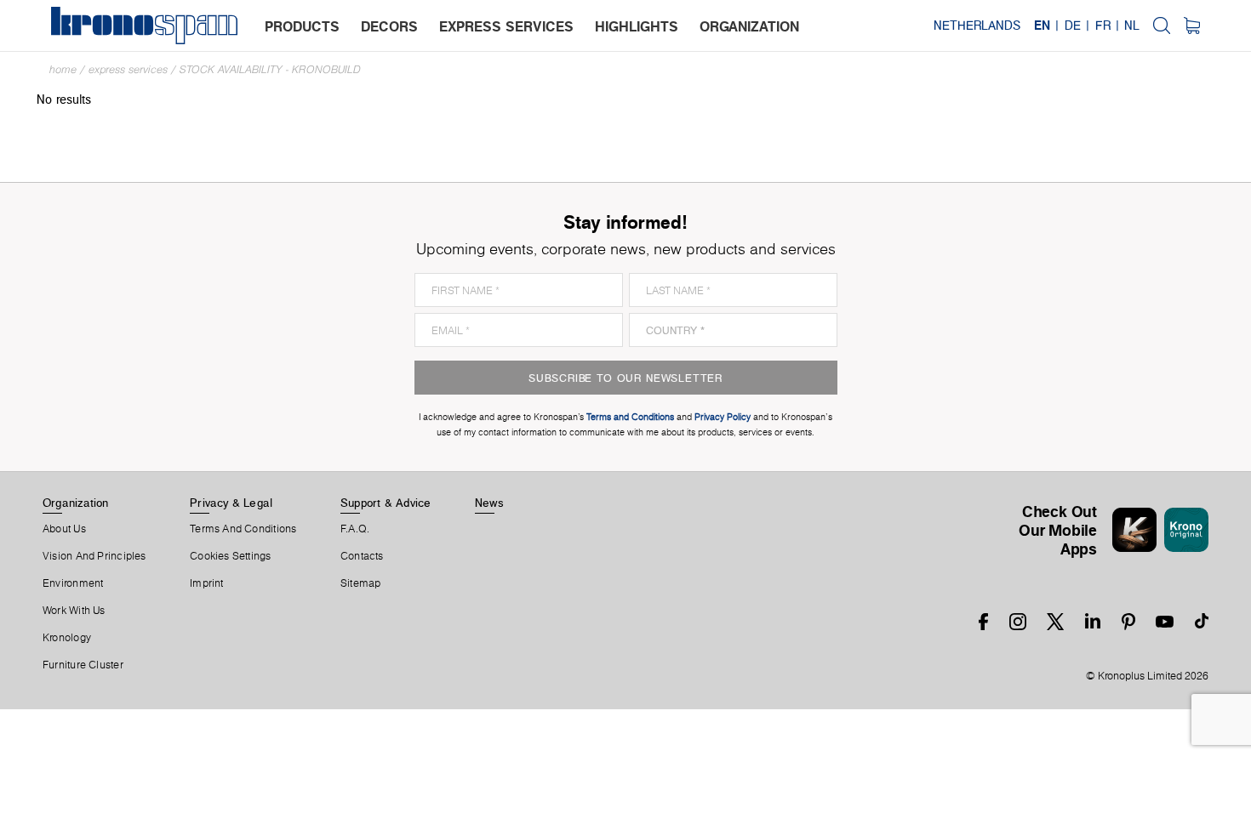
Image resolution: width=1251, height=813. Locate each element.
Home (63, 69)
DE (1073, 25)
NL (1132, 25)
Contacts (362, 556)
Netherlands (977, 25)
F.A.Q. (354, 529)
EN (1042, 25)
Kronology (67, 638)
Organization (76, 502)
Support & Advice (385, 502)
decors (389, 26)
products (302, 26)
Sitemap (360, 583)
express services (506, 26)
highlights (636, 26)
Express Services (128, 69)
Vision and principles (94, 556)
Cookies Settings (230, 556)
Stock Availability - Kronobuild (270, 69)
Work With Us (74, 610)
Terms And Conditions (243, 529)
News (489, 502)
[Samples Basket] (1192, 25)
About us (64, 529)
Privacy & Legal (231, 502)
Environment (73, 583)
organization (749, 26)
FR (1103, 25)
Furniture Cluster (83, 665)
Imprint (207, 583)
